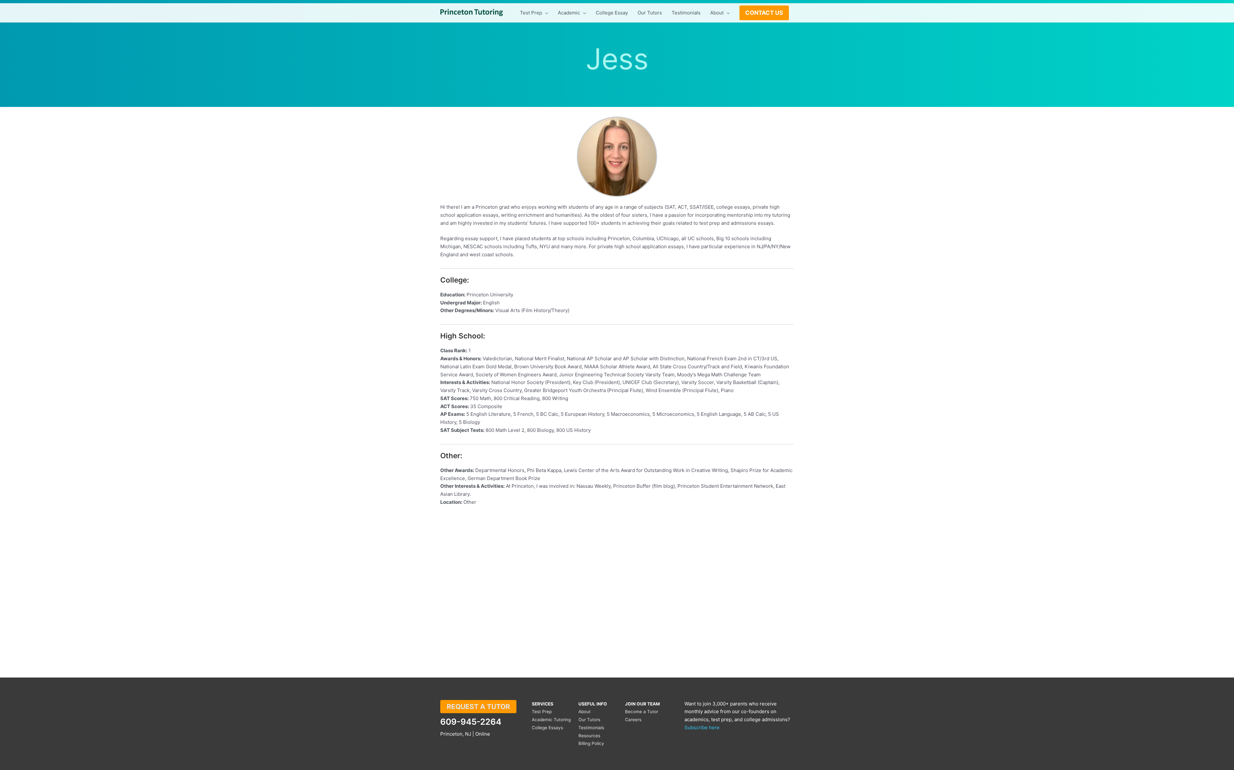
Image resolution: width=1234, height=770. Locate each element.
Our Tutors (589, 719)
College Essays (547, 727)
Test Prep (542, 711)
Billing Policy (591, 743)
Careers (633, 719)
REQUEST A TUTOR (478, 707)
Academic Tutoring (551, 719)
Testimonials (591, 727)
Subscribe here (702, 727)
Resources (589, 735)
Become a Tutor (641, 711)
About (584, 711)
